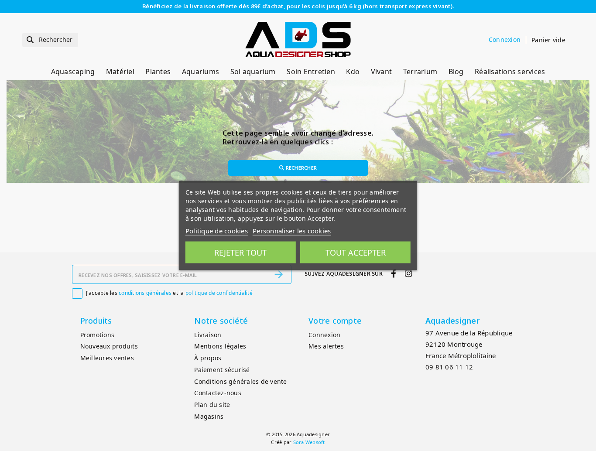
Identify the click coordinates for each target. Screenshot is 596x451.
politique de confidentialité (219, 293)
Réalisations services (510, 71)
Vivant (381, 71)
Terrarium (420, 71)
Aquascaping (73, 71)
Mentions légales (220, 346)
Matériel (120, 71)
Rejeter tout (240, 252)
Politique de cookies (216, 230)
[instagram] (408, 274)
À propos (207, 358)
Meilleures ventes (107, 358)
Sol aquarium (253, 71)
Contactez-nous (217, 393)
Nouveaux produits (109, 346)
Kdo (353, 71)
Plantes (158, 71)
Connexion (324, 335)
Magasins (208, 416)
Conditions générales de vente (240, 381)
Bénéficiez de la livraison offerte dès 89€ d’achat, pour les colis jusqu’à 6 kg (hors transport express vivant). (298, 6)
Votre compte (335, 320)
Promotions (97, 335)
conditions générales (145, 293)
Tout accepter (355, 252)
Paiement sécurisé (222, 370)
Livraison (207, 335)
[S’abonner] (278, 274)
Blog (456, 71)
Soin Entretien (311, 71)
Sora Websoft (309, 442)
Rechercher (300, 167)
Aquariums (200, 71)
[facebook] (394, 274)
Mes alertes (326, 346)
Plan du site (212, 404)
